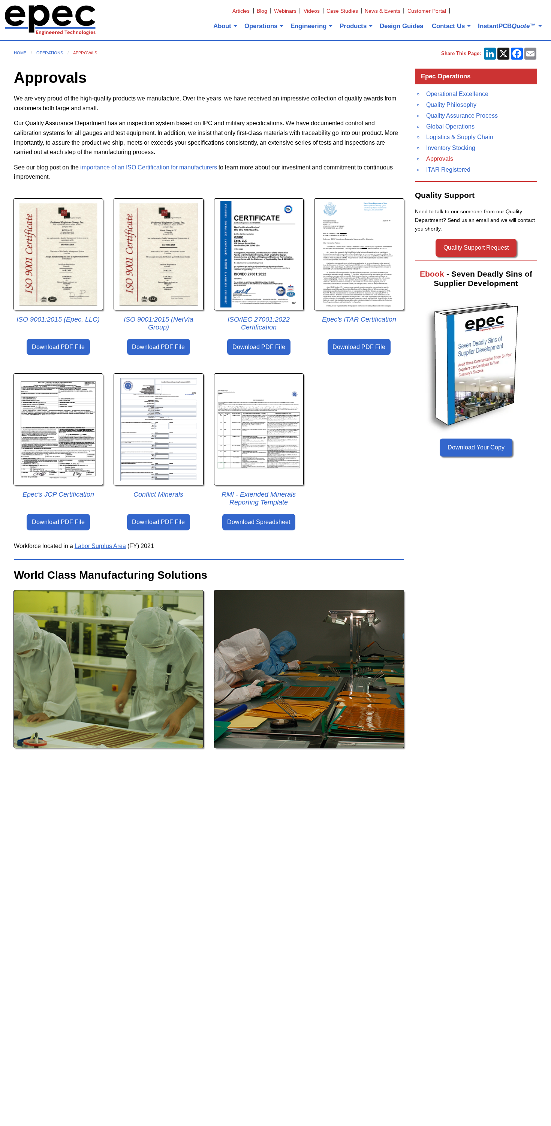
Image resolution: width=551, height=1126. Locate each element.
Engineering (308, 26)
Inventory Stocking (450, 148)
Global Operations (450, 126)
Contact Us (448, 26)
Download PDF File (58, 347)
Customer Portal (426, 11)
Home (20, 53)
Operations (260, 26)
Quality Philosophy (451, 105)
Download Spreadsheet (258, 522)
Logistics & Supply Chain (459, 137)
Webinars (285, 11)
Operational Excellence (457, 94)
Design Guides (401, 26)
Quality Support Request (476, 247)
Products (353, 26)
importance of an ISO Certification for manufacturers (148, 167)
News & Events (382, 11)
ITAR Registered (448, 169)
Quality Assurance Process (462, 115)
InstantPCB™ (507, 26)
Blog (262, 11)
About (222, 26)
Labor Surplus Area (100, 546)
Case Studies (342, 11)
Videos (312, 11)
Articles (241, 11)
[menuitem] (224, 25)
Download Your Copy (476, 447)
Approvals (85, 53)
